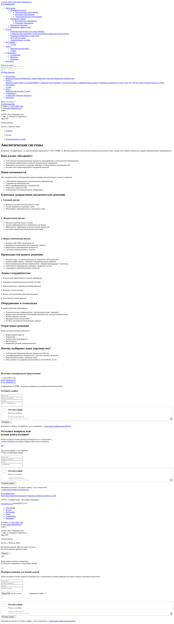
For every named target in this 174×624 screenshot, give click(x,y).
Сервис (13, 51)
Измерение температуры (64, 78)
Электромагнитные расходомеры (28, 17)
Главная (9, 131)
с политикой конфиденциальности (15, 490)
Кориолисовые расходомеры (26, 12)
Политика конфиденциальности (14, 496)
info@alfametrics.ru (8, 380)
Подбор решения (8, 72)
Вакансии (14, 59)
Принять (5, 553)
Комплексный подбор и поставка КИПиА (27, 31)
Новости (13, 57)
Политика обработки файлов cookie (41, 496)
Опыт (8, 46)
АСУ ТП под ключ (17, 38)
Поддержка (10, 42)
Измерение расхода (13, 78)
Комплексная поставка (19, 49)
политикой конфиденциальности (57, 426)
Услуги (9, 29)
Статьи (13, 44)
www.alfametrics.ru (8, 382)
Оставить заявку (8, 483)
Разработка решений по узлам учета (24, 36)
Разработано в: (7, 504)
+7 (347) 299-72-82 (8, 2)
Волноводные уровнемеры (26, 21)
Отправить (5, 422)
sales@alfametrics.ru (24, 2)
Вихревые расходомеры (24, 14)
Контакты (10, 61)
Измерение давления (45, 78)
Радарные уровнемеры (24, 23)
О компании (11, 53)
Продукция (10, 8)
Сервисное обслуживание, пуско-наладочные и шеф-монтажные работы (39, 34)
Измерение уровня (29, 78)
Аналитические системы (20, 40)
